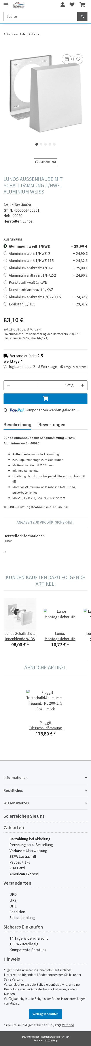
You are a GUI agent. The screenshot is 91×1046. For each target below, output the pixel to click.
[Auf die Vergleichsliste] (67, 59)
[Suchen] (82, 16)
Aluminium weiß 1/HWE (48, 246)
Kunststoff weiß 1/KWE (28, 282)
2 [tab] (41, 144)
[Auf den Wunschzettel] (78, 59)
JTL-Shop (52, 1040)
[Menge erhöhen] (82, 385)
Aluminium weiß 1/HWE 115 (48, 260)
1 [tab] (36, 144)
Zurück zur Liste (16, 34)
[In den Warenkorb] (7, 48)
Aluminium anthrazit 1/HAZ (48, 268)
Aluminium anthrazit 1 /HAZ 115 (48, 297)
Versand (35, 329)
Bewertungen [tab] (51, 424)
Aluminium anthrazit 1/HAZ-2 (48, 275)
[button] (62, 4)
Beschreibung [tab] (17, 424)
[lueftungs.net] (18, 5)
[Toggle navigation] (6, 3)
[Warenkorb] (82, 4)
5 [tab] (54, 144)
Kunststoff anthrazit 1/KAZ (31, 289)
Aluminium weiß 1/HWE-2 (48, 253)
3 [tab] (45, 144)
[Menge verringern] (8, 385)
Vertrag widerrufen (45, 1014)
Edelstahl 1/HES (48, 304)
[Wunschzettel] (72, 4)
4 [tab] (50, 144)
